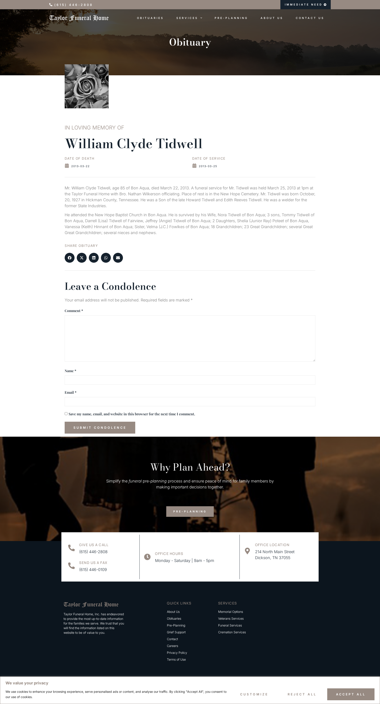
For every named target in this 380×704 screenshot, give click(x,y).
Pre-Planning (231, 18)
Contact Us (310, 18)
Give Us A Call (93, 544)
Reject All (302, 694)
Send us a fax (93, 562)
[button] (70, 258)
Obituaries (150, 18)
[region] (190, 690)
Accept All (351, 694)
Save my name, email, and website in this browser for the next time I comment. (132, 414)
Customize (254, 694)
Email (71, 392)
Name (70, 370)
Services (187, 18)
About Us (272, 18)
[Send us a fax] (71, 565)
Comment (74, 310)
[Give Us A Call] (71, 548)
